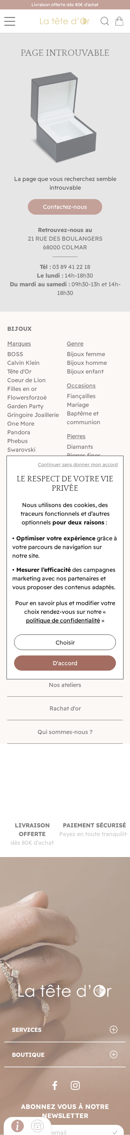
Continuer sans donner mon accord (78, 464)
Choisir (65, 642)
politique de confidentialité (63, 620)
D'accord (65, 663)
